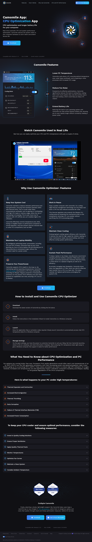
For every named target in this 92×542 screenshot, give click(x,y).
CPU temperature (44, 509)
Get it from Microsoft (83, 2)
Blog (51, 533)
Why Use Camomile (43, 3)
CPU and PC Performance (59, 3)
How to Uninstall (44, 533)
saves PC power (11, 271)
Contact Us (36, 533)
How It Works (32, 3)
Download (13, 43)
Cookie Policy (22, 533)
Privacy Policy (6, 533)
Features (24, 3)
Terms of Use (14, 533)
